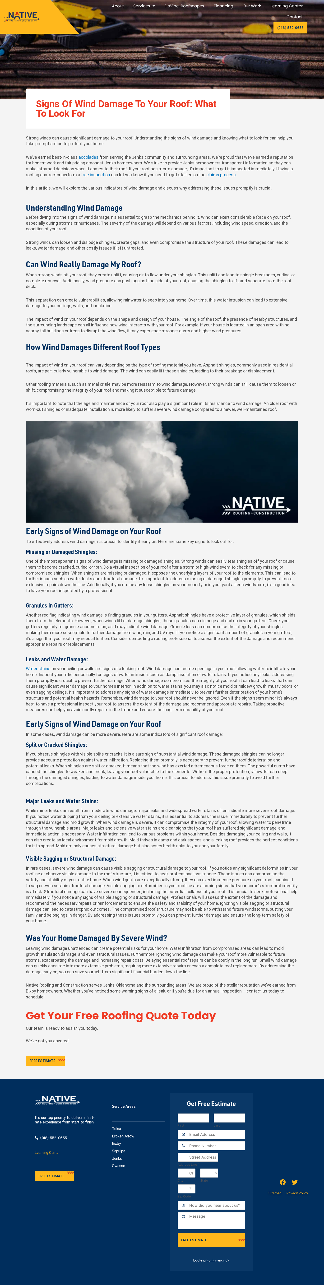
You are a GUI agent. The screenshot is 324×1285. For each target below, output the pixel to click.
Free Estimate (194, 1240)
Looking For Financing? (211, 1260)
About (118, 6)
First (181, 1125)
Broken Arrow (123, 1136)
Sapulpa (118, 1151)
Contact (295, 17)
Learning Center (287, 6)
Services (141, 6)
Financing (223, 6)
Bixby (116, 1143)
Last (217, 1125)
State (204, 1180)
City (180, 1180)
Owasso (118, 1166)
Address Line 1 (188, 1164)
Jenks (117, 1158)
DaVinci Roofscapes (184, 6)
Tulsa (116, 1129)
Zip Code (184, 1196)
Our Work (252, 6)
